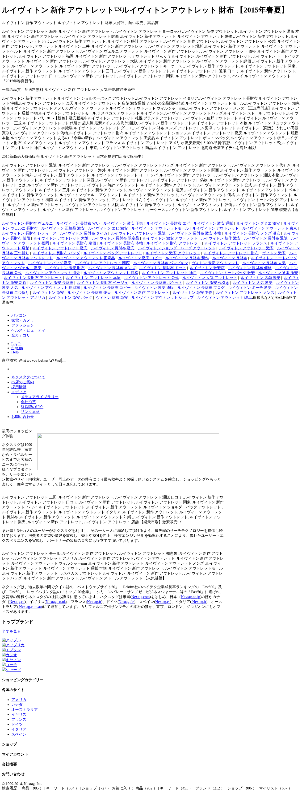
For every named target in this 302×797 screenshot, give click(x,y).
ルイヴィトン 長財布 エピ (168, 223)
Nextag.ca (17, 602)
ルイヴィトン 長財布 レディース (29, 233)
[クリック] (64, 361)
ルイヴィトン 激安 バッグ (70, 297)
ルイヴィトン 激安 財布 (65, 268)
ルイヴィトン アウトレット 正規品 (85, 258)
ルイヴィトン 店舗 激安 (260, 278)
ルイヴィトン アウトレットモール (160, 228)
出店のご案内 (22, 382)
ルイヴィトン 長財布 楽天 (89, 293)
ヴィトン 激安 (274, 253)
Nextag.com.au (30, 607)
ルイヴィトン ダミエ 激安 (258, 223)
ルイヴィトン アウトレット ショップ (162, 297)
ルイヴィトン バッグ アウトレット (113, 253)
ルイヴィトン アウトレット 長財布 (50, 288)
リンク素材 (30, 412)
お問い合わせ (22, 417)
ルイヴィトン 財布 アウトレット (174, 243)
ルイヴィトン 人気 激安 (253, 283)
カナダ (17, 705)
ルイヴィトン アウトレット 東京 (269, 228)
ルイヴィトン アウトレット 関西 (102, 263)
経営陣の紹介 (32, 407)
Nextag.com (140, 597)
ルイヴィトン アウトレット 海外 (52, 273)
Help (15, 352)
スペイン (18, 734)
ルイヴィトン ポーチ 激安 (250, 288)
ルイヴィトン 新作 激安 (221, 238)
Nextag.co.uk (56, 602)
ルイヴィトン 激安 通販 (213, 223)
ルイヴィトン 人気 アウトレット (209, 278)
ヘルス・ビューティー (30, 330)
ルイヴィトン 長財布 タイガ (83, 233)
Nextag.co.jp (190, 597)
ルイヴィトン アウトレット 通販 (138, 233)
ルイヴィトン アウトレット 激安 (60, 248)
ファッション (22, 325)
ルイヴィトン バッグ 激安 (49, 263)
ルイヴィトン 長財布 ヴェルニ (27, 223)
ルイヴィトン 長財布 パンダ (56, 253)
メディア (18, 392)
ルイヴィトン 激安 (48, 293)
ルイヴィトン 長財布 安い (78, 223)
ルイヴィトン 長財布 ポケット (156, 283)
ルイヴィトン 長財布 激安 (112, 248)
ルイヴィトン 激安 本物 (192, 293)
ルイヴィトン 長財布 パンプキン (160, 263)
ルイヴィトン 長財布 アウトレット (33, 278)
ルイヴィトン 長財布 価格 (250, 268)
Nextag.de (126, 602)
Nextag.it (198, 602)
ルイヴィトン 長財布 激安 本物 (195, 233)
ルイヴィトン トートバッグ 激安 (227, 273)
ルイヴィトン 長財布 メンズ (111, 268)
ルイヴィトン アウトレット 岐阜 (224, 297)
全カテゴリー (22, 335)
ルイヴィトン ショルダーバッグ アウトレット (176, 248)
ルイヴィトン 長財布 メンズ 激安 (252, 233)
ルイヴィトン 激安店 (207, 268)
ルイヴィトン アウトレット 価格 (111, 273)
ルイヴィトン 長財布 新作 (187, 258)
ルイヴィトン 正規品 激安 (63, 228)
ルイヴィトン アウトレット (216, 228)
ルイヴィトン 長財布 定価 (74, 243)
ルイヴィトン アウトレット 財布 (231, 253)
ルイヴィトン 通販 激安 (278, 273)
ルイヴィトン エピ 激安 (108, 228)
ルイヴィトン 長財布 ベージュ (102, 283)
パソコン (18, 315)
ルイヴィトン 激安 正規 (123, 223)
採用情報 (18, 387)
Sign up (17, 348)
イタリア (18, 729)
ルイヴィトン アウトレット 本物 (93, 278)
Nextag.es (162, 602)
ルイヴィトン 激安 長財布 (51, 283)
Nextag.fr (94, 602)
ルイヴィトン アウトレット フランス (236, 243)
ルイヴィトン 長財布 (229, 258)
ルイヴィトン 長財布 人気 (264, 263)
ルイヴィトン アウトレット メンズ (245, 293)
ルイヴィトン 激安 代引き (207, 283)
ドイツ (17, 724)
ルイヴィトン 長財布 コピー (107, 288)
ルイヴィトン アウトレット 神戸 (169, 273)
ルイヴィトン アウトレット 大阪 (61, 238)
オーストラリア (24, 710)
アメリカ (18, 700)
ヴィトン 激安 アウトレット (215, 263)
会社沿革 (28, 402)
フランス (18, 719)
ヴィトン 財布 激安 (112, 297)
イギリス (18, 714)
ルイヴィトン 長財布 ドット (162, 268)
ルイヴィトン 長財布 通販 (266, 238)
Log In (16, 344)
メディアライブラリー (40, 397)
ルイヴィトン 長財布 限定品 (115, 238)
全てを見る (11, 631)
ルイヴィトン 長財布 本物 (121, 243)
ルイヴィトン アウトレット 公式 (151, 278)
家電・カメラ (22, 320)
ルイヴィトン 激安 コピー (140, 258)
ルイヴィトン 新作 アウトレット (141, 293)
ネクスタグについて (28, 377)
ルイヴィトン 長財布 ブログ (201, 288)
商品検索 (9, 360)
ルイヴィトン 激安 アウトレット (170, 238)
